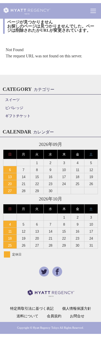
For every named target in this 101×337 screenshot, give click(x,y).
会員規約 (54, 316)
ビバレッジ (14, 108)
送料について (27, 316)
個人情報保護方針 (76, 309)
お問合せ (77, 316)
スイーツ (12, 100)
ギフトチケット (18, 116)
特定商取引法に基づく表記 (32, 309)
